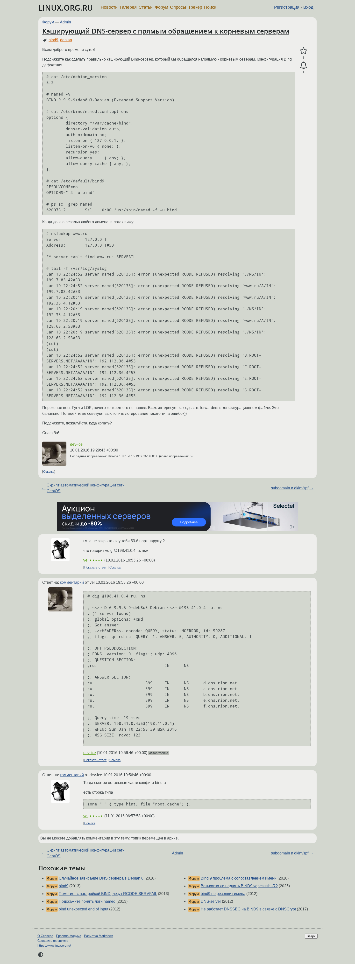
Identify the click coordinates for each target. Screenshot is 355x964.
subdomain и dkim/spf (289, 488)
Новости (109, 7)
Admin (65, 22)
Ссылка (48, 471)
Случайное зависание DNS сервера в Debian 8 (101, 878)
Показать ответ (95, 567)
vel (85, 560)
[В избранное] (303, 51)
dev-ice (76, 444)
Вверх (311, 936)
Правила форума (68, 936)
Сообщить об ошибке (52, 941)
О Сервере (45, 936)
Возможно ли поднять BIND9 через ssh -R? (239, 886)
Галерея (128, 7)
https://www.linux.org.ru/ (54, 945)
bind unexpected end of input (83, 909)
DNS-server (211, 901)
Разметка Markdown (98, 936)
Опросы (178, 7)
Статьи (146, 7)
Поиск (210, 7)
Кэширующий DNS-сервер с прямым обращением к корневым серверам (165, 30)
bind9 (53, 40)
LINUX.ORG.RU (65, 7)
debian (66, 40)
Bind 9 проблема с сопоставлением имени (239, 878)
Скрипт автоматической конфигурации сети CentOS (86, 488)
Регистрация (286, 7)
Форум (161, 7)
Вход (308, 7)
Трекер (195, 7)
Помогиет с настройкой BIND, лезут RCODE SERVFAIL (108, 894)
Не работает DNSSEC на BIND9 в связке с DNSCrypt (248, 909)
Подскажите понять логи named (87, 901)
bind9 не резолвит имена (223, 894)
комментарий (72, 582)
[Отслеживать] (303, 65)
